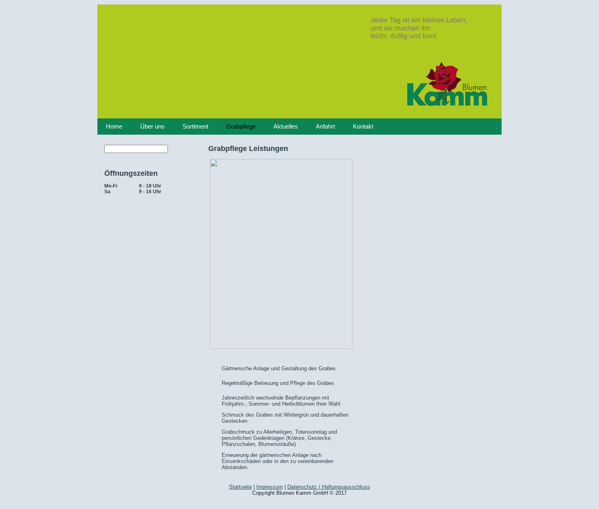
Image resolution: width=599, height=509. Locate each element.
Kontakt (363, 126)
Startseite (240, 487)
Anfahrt (325, 126)
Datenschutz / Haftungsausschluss (328, 487)
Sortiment (195, 126)
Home (114, 126)
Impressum (269, 487)
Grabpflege (240, 126)
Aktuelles (285, 126)
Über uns (152, 126)
